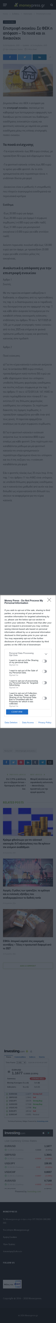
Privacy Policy (44, 722)
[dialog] (28, 661)
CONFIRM (17, 712)
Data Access (28, 722)
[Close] (50, 601)
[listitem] (28, 654)
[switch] (44, 661)
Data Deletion (11, 722)
